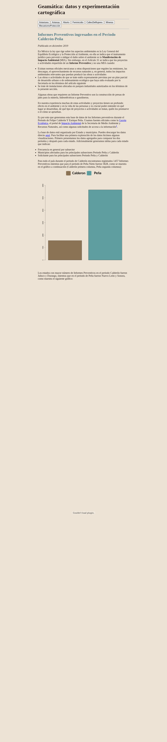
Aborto (66, 22)
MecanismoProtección (49, 26)
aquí (48, 135)
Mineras (109, 22)
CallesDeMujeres (95, 22)
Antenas (56, 22)
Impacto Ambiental (71, 123)
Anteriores (44, 22)
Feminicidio (78, 22)
